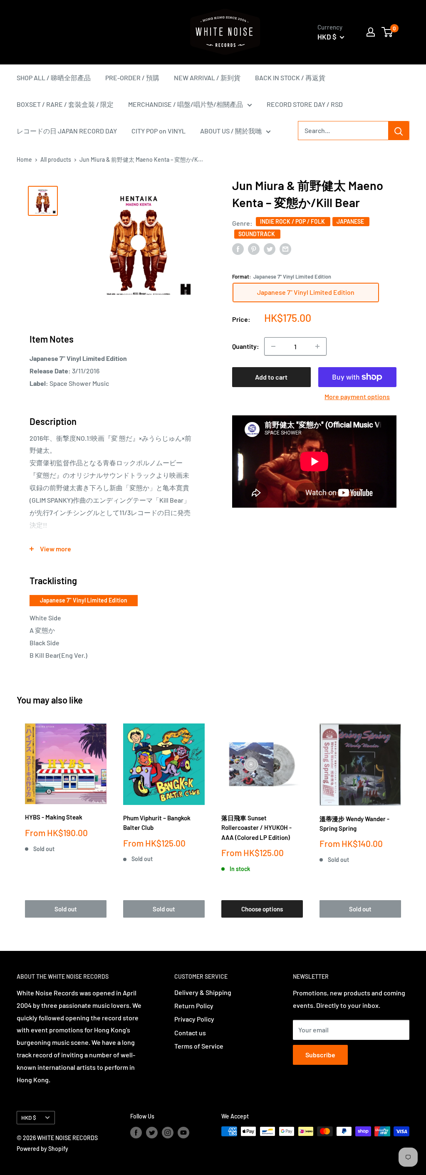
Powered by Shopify (42, 1148)
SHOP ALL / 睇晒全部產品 (54, 77)
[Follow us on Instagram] (167, 1132)
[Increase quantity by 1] (317, 346)
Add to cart (271, 377)
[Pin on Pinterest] (254, 248)
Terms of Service (198, 1046)
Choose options (262, 909)
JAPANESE (351, 221)
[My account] (371, 32)
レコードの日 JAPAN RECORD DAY (67, 131)
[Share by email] (285, 248)
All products (55, 159)
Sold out (65, 909)
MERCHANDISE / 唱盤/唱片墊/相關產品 (185, 104)
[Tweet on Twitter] (269, 248)
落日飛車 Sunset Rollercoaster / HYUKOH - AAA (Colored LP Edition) (256, 827)
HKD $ (28, 1117)
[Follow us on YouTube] (183, 1132)
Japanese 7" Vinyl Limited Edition (83, 600)
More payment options (357, 396)
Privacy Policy (194, 1019)
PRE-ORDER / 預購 (132, 77)
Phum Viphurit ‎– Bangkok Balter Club (157, 822)
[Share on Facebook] (238, 248)
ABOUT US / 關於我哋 (231, 131)
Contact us (190, 1033)
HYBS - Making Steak (53, 817)
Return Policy (193, 1006)
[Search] (398, 130)
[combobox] (343, 130)
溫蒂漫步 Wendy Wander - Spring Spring (354, 823)
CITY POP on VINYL (158, 131)
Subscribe (320, 1055)
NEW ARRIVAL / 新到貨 (207, 77)
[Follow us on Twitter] (152, 1132)
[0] (387, 32)
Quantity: (245, 346)
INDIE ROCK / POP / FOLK (293, 221)
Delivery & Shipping (202, 992)
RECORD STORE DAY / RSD (305, 104)
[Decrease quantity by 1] (273, 346)
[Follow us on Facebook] (136, 1132)
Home (24, 159)
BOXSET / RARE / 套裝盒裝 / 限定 (65, 104)
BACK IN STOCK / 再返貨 (290, 77)
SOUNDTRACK (257, 233)
